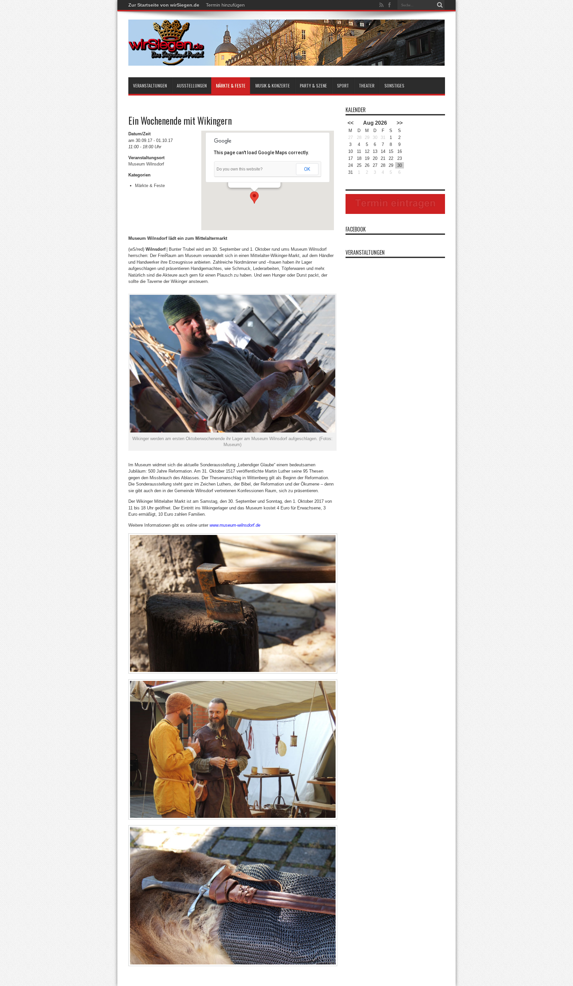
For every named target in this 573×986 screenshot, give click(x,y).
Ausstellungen (192, 85)
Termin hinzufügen (225, 5)
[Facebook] (389, 5)
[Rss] (381, 5)
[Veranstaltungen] (286, 61)
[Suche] (440, 5)
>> (400, 123)
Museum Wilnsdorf (146, 164)
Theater (366, 85)
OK (307, 169)
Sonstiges (394, 85)
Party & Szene (313, 85)
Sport (343, 85)
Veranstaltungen (150, 85)
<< (350, 123)
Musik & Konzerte (272, 85)
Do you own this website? (240, 169)
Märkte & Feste (230, 85)
